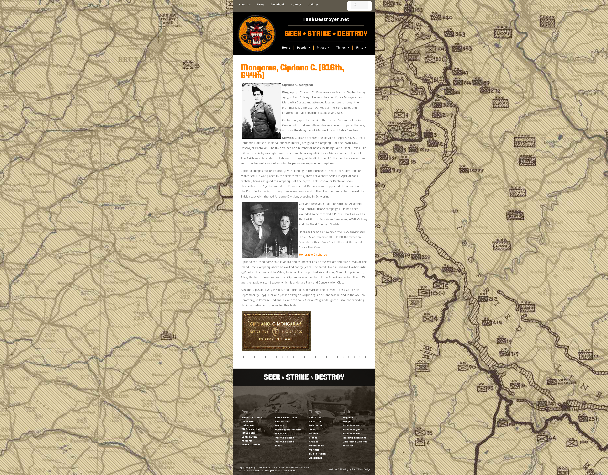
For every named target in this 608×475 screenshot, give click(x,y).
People (302, 47)
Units (359, 47)
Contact (296, 4)
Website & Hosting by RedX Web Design (349, 469)
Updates (313, 4)
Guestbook (278, 4)
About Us (245, 4)
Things (341, 47)
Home (286, 47)
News (260, 4)
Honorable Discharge (313, 255)
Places (321, 47)
